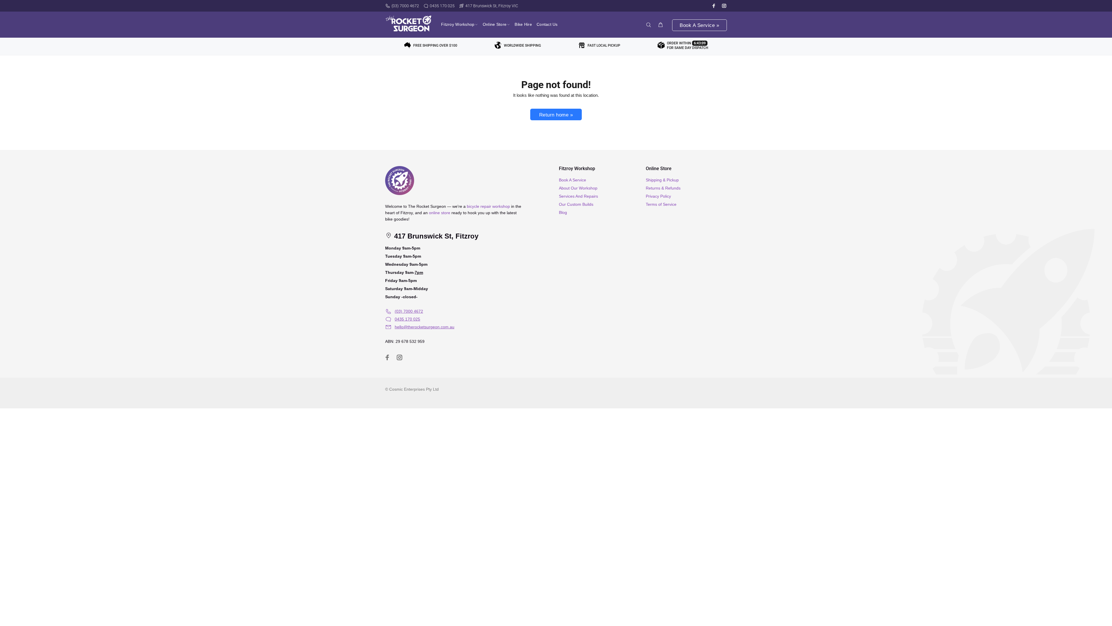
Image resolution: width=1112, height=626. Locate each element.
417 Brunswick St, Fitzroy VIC (491, 5)
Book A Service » (699, 25)
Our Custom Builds (576, 204)
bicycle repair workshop (488, 206)
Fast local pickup (604, 45)
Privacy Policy (658, 196)
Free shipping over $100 (435, 45)
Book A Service (572, 180)
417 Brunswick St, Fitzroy (435, 236)
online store (439, 212)
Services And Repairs (578, 196)
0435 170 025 (442, 5)
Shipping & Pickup (662, 180)
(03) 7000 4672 (405, 5)
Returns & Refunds (663, 188)
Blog (563, 212)
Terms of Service (661, 204)
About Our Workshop (578, 188)
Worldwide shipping (522, 45)
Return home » (556, 115)
